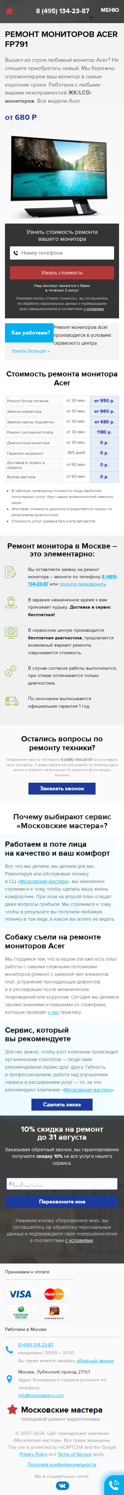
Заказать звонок (62, 788)
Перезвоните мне (62, 1201)
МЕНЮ (110, 10)
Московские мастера (43, 881)
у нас (53, 1012)
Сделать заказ (62, 1104)
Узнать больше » (31, 351)
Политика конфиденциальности (62, 1464)
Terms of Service (75, 1454)
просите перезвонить (82, 584)
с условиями (94, 309)
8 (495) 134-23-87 (62, 11)
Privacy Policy (33, 1454)
